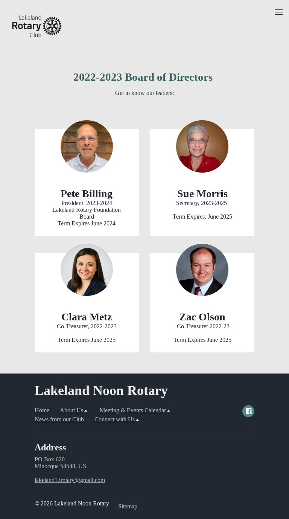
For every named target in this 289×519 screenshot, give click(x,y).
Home (42, 410)
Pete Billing (87, 193)
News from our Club (59, 419)
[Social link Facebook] (248, 411)
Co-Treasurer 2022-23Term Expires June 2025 (202, 333)
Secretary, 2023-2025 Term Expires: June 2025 (202, 210)
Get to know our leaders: (144, 93)
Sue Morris (202, 193)
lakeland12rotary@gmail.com (70, 480)
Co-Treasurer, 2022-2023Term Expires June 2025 (87, 333)
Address (50, 447)
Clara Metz (86, 317)
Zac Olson (202, 317)
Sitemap (127, 506)
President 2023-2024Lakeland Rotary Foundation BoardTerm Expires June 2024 (86, 213)
